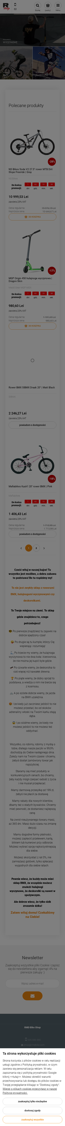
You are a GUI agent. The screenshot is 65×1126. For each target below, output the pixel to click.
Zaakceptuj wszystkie (32, 1119)
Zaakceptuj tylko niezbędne (32, 1101)
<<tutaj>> (15, 1076)
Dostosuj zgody (32, 1110)
